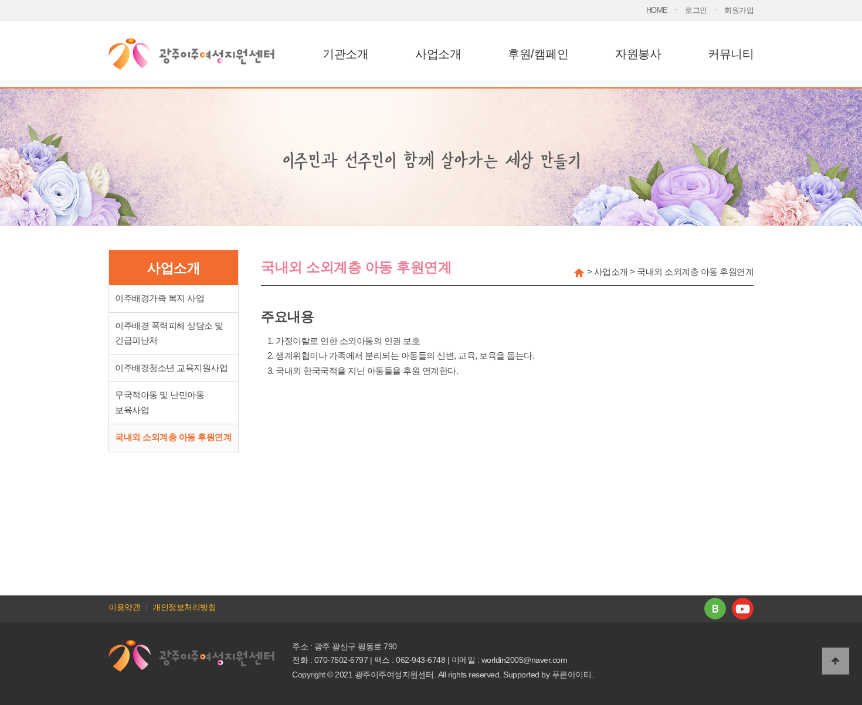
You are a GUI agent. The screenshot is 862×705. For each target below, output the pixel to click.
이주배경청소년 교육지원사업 (171, 368)
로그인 (696, 10)
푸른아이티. (572, 674)
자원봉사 (638, 53)
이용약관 (124, 607)
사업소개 (438, 53)
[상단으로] (835, 661)
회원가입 (739, 10)
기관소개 (345, 53)
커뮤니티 (731, 53)
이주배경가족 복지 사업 (159, 298)
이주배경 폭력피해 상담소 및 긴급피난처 (169, 333)
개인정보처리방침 (184, 607)
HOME (657, 10)
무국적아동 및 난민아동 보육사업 (159, 402)
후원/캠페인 (538, 53)
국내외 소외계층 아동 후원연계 (173, 437)
